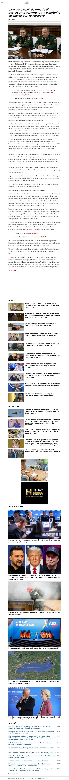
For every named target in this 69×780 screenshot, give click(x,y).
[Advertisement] (34, 285)
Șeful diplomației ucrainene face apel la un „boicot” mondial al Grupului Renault (40, 324)
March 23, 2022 (41, 237)
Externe (20, 506)
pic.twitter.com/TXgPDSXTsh (21, 95)
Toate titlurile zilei (13, 774)
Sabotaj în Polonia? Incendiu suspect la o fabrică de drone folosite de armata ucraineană (34, 613)
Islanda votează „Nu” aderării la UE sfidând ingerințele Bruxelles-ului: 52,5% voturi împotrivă (43, 450)
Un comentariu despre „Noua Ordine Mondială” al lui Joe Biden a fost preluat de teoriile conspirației (42, 375)
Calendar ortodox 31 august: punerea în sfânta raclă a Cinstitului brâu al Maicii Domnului (32, 757)
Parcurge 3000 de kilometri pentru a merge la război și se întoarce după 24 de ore (42, 344)
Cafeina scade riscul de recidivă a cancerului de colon (28, 761)
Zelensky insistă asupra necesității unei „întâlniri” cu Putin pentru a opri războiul (39, 395)
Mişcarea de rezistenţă (35, 2)
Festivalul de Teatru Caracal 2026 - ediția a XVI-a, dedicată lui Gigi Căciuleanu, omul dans (31, 732)
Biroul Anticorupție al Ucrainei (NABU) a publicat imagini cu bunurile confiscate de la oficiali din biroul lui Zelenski (42, 431)
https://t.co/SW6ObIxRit (31, 233)
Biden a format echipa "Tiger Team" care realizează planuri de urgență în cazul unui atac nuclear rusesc (42, 305)
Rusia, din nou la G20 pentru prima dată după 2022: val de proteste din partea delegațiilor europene (34, 541)
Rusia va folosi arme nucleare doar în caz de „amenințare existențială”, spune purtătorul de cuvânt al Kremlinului (42, 355)
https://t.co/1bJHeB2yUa (45, 92)
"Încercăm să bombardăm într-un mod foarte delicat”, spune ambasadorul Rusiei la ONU (41, 334)
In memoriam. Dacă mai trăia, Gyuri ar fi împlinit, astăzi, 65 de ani (32, 753)
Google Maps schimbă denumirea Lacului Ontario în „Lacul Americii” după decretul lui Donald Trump (33, 682)
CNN (45, 68)
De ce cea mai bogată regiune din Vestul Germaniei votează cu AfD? (33, 648)
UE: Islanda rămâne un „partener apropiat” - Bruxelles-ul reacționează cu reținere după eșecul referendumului (34, 718)
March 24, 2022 (39, 98)
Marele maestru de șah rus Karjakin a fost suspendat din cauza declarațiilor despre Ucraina (40, 365)
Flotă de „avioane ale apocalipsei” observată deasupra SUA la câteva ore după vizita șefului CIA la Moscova (42, 411)
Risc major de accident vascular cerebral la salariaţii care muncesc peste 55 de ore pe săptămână (29, 765)
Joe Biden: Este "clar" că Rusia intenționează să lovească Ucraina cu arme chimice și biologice (42, 384)
